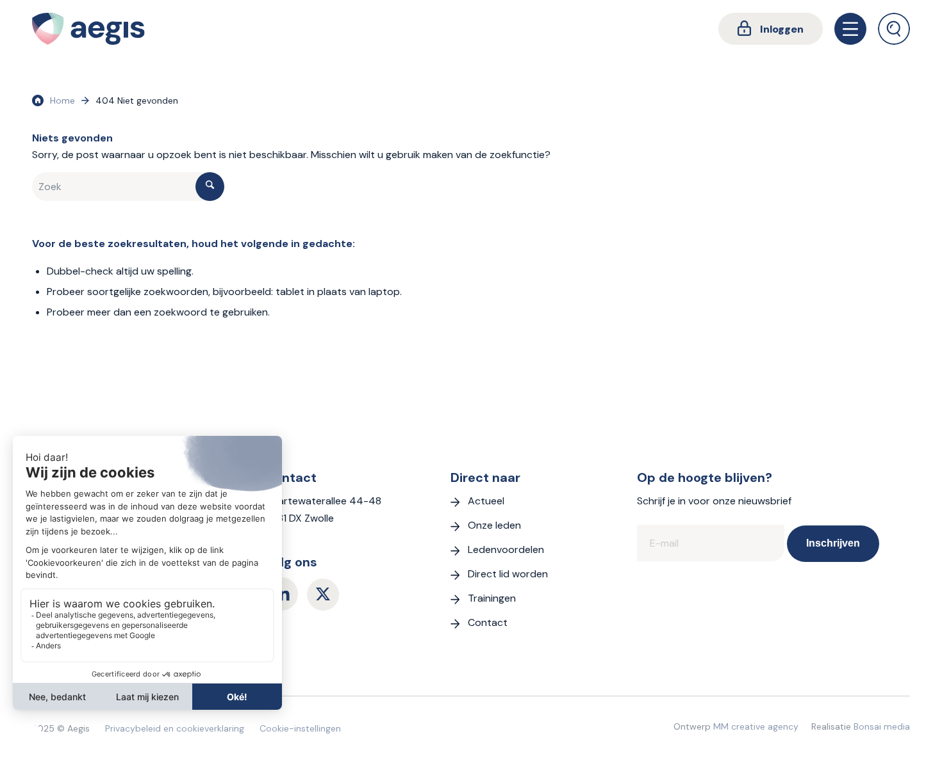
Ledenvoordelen (506, 549)
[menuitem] (770, 29)
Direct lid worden (508, 574)
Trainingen (492, 598)
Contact (488, 622)
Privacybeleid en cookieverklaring (174, 728)
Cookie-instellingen (300, 728)
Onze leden (494, 525)
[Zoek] (894, 29)
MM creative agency (755, 726)
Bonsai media (882, 726)
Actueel (486, 501)
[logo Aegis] (88, 29)
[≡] (850, 29)
